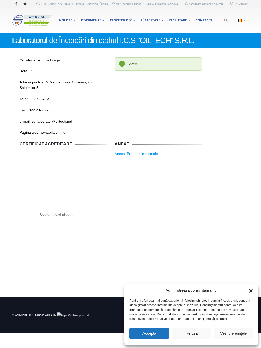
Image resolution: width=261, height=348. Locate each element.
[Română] (240, 20)
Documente (91, 20)
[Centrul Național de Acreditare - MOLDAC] (32, 20)
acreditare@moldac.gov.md (206, 3)
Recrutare (178, 20)
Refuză (192, 333)
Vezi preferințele (233, 333)
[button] (250, 290)
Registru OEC (121, 20)
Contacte (204, 20)
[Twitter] (25, 4)
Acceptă (149, 333)
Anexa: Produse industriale (136, 154)
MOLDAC (65, 20)
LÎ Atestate (150, 20)
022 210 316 (241, 3)
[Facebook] (16, 4)
